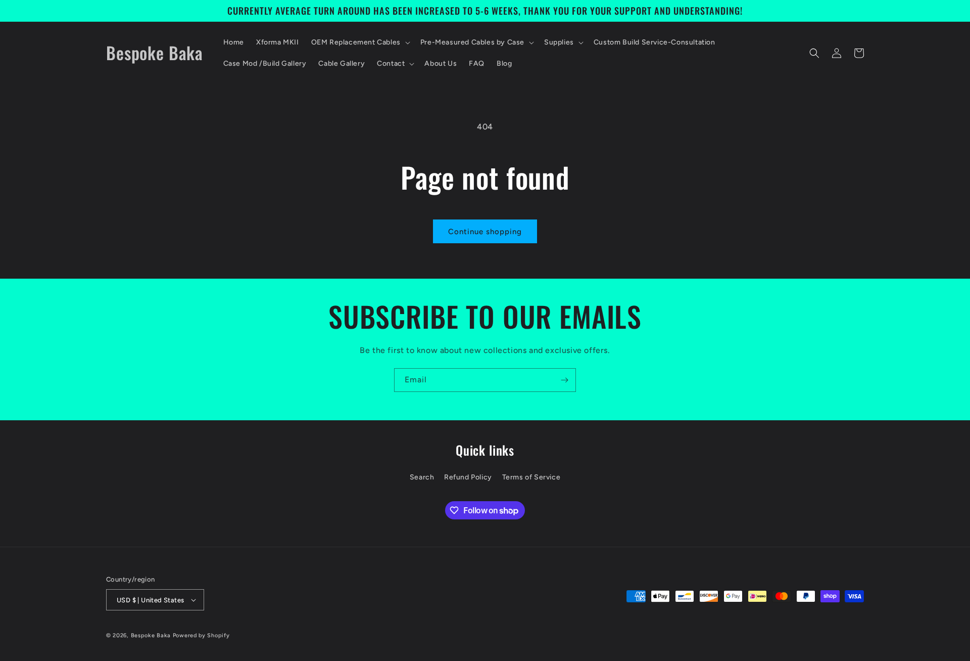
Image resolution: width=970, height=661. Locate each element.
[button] (359, 42)
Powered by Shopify (201, 635)
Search (422, 477)
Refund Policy (468, 477)
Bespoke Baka (151, 635)
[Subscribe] (564, 380)
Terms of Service (531, 477)
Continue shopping (485, 231)
